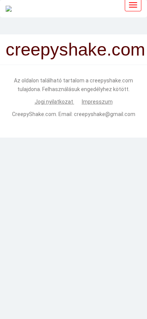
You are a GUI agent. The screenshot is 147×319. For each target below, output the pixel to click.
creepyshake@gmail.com (104, 114)
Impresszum (97, 102)
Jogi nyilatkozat (54, 102)
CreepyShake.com (34, 114)
